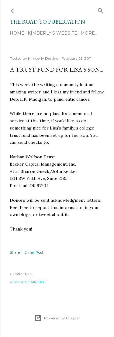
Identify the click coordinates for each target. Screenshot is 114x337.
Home (17, 33)
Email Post (33, 252)
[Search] (100, 9)
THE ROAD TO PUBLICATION (47, 21)
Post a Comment (27, 282)
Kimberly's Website (52, 33)
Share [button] (15, 252)
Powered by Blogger (62, 318)
